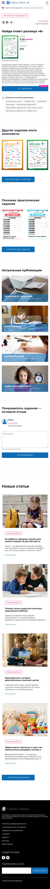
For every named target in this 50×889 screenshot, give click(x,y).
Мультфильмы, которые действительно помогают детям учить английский (22, 680)
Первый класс (29, 101)
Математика (41, 101)
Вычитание (10, 104)
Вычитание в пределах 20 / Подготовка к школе (24, 108)
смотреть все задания (18, 249)
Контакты (5, 841)
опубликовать (25, 455)
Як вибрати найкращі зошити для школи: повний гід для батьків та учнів (23, 541)
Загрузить (26, 89)
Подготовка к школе (14, 101)
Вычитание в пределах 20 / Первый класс (21, 111)
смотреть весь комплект (18, 179)
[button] (3, 155)
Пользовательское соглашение (14, 827)
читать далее (10, 555)
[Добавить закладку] (11, 22)
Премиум (5, 837)
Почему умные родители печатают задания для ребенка (23, 609)
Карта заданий (7, 844)
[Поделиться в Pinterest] (6, 22)
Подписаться (40, 871)
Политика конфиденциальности (14, 824)
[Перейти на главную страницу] (16, 3)
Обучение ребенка (14, 533)
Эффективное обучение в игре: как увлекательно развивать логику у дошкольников (23, 749)
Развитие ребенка (13, 603)
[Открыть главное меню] (3, 2)
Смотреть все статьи (18, 777)
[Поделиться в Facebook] (3, 22)
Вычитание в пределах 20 (15, 16)
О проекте (6, 834)
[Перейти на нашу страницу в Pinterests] (7, 857)
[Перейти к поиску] (28, 2)
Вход (46, 2)
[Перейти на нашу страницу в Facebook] (3, 857)
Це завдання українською (10, 60)
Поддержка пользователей (12, 830)
